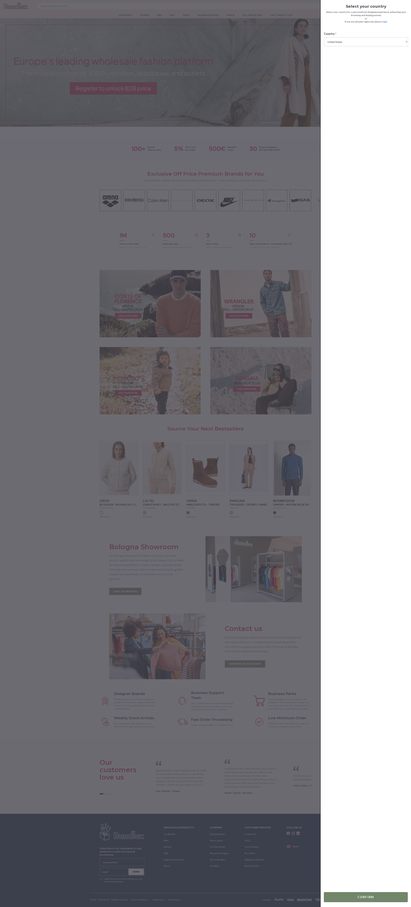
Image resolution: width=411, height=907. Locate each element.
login (384, 21)
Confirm (366, 897)
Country (330, 33)
